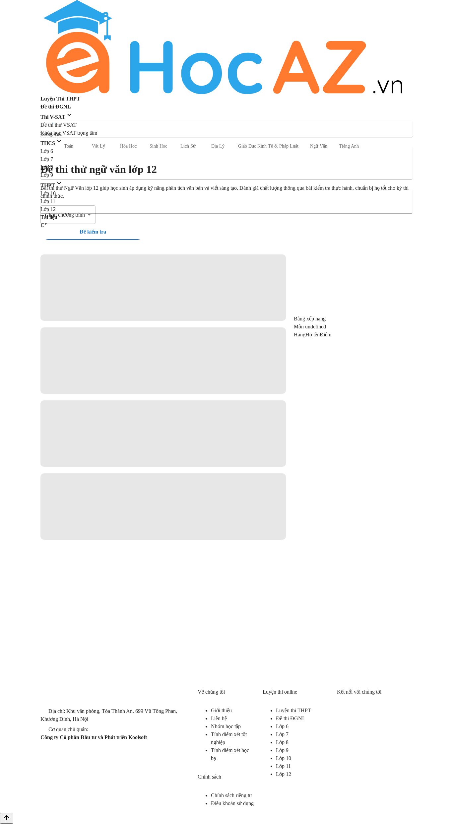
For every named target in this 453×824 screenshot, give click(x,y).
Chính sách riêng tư (231, 795)
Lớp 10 (283, 758)
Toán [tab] (68, 146)
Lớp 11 (283, 766)
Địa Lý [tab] (218, 146)
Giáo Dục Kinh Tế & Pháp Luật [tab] (268, 146)
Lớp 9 (282, 750)
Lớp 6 (282, 726)
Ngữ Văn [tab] (318, 146)
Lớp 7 (282, 734)
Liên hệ (219, 718)
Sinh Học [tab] (158, 146)
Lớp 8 (282, 742)
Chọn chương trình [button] (65, 215)
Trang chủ (51, 134)
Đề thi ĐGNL (290, 718)
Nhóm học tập (226, 726)
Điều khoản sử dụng (232, 803)
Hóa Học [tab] (128, 146)
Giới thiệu (221, 710)
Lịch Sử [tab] (188, 146)
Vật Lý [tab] (98, 146)
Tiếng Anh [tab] (349, 146)
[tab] (93, 232)
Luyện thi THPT (293, 710)
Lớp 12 (283, 774)
